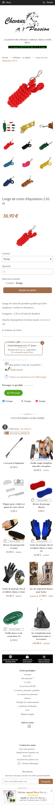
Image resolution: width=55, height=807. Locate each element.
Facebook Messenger (29, 763)
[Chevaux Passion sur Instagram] (29, 727)
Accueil (5, 57)
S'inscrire (45, 781)
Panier (49, 2)
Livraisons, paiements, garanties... (27, 690)
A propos (27, 674)
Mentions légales (27, 714)
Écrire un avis (16, 369)
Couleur (6, 253)
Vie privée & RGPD (27, 686)
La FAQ (27, 682)
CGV (28, 710)
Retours (28, 698)
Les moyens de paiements (27, 694)
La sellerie (26, 57)
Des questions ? (27, 678)
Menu (8, 2)
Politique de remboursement (27, 702)
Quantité (6, 266)
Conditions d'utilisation (27, 706)
